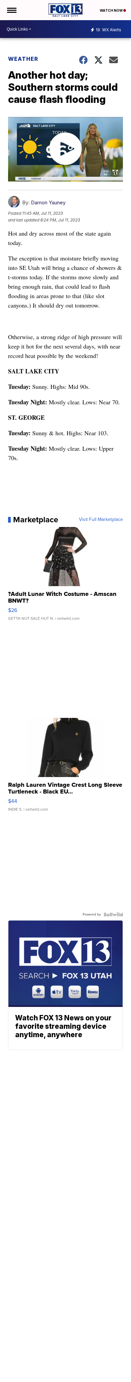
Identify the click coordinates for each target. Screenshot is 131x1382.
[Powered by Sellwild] (113, 914)
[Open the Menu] (11, 10)
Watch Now (111, 10)
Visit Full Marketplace (101, 519)
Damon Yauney (48, 202)
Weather (23, 58)
